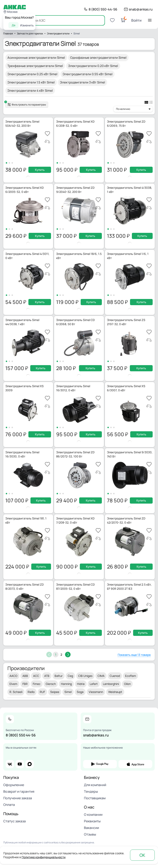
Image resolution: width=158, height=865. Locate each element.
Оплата (9, 804)
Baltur (59, 676)
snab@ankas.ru (141, 9)
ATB (46, 676)
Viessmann (96, 692)
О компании (93, 814)
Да (13, 25)
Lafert (94, 684)
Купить (40, 170)
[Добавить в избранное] (47, 133)
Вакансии (91, 827)
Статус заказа (14, 821)
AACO (13, 676)
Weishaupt (115, 692)
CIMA (101, 676)
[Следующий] (68, 654)
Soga (80, 692)
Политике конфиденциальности (43, 857)
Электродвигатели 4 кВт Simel (30, 90)
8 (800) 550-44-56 (103, 9)
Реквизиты (92, 821)
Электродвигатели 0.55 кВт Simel (88, 74)
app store (135, 764)
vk (10, 764)
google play (100, 764)
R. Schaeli (15, 692)
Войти (136, 20)
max (30, 764)
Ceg (70, 676)
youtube (20, 764)
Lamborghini (111, 684)
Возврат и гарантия (18, 791)
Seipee (54, 692)
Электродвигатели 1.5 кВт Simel (31, 82)
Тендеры (91, 791)
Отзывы (90, 834)
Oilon (127, 684)
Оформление (13, 785)
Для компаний (95, 785)
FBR (25, 684)
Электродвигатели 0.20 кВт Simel (93, 66)
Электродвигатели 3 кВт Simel (82, 82)
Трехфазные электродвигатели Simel (35, 66)
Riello (31, 692)
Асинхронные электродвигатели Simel (36, 57)
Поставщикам (95, 798)
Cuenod (115, 676)
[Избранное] (112, 20)
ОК (142, 855)
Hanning (66, 684)
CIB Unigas (85, 676)
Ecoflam (130, 676)
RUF (42, 692)
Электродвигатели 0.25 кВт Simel (32, 74)
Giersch (51, 684)
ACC (36, 676)
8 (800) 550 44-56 (21, 735)
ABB (25, 676)
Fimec (37, 684)
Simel (68, 692)
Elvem (13, 684)
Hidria (81, 684)
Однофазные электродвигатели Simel (98, 57)
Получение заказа (17, 798)
